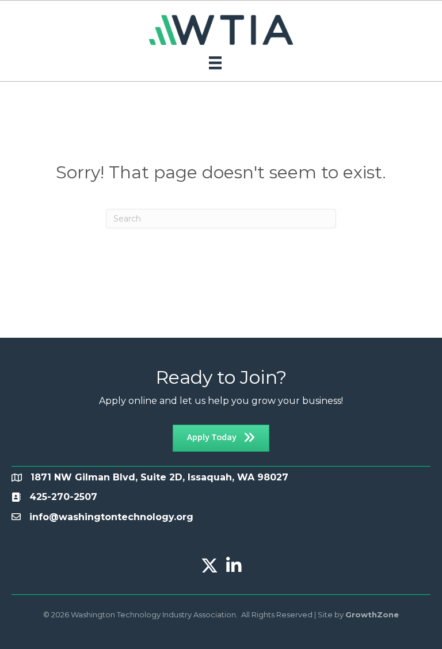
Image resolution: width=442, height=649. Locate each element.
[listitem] (63, 496)
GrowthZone (372, 614)
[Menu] (215, 63)
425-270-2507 (63, 496)
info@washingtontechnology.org (111, 516)
